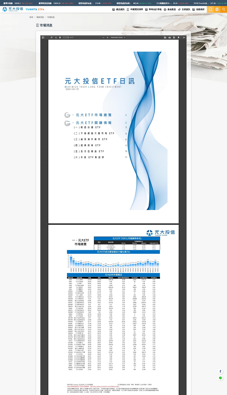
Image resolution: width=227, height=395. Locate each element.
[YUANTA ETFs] (34, 9)
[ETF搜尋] (223, 9)
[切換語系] (217, 9)
